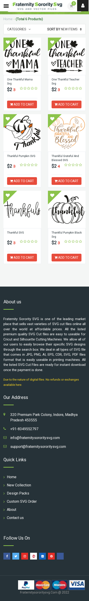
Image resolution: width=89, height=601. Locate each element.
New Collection (19, 485)
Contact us (15, 518)
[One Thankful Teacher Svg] (67, 56)
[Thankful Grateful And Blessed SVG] (67, 133)
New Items (62, 29)
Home (8, 19)
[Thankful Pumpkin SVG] (22, 133)
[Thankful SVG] (22, 209)
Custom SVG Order (22, 501)
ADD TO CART (23, 104)
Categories (16, 29)
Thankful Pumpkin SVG (21, 156)
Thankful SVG (15, 232)
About (11, 509)
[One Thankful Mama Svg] (22, 56)
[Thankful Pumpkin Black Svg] (67, 209)
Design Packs (18, 493)
